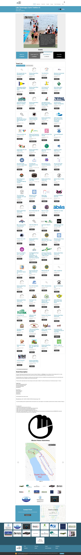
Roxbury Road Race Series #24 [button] (33, 74)
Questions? (28, 515)
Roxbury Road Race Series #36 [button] (46, 346)
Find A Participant (57, 4)
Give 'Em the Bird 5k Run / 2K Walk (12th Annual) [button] (34, 346)
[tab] (20, 65)
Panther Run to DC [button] (21, 239)
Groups (51, 4)
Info (34, 4)
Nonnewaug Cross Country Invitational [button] (46, 164)
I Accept (62, 553)
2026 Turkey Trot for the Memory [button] (46, 330)
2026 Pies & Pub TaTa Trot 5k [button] (47, 135)
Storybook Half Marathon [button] (20, 330)
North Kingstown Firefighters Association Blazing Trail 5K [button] (21, 180)
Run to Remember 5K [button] (34, 210)
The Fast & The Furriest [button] (32, 300)
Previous (18, 462)
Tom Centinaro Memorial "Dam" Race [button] (47, 239)
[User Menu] (64, 2)
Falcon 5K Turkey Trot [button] (21, 346)
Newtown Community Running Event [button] (59, 74)
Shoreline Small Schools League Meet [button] (22, 164)
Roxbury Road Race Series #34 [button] (21, 300)
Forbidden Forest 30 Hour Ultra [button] (34, 179)
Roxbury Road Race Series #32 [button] (58, 253)
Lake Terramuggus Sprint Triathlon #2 (28, 7)
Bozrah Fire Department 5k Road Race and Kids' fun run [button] (21, 119)
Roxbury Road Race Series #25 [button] (33, 88)
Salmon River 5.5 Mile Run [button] (59, 179)
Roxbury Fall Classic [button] (46, 315)
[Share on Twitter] (60, 9)
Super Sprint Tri (34, 54)
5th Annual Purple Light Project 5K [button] (58, 164)
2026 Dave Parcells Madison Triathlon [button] (21, 103)
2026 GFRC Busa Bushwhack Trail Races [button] (58, 301)
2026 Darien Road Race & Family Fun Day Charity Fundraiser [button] (58, 119)
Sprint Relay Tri (46, 54)
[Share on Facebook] (59, 9)
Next (63, 462)
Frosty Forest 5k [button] (20, 360)
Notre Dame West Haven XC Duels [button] (58, 88)
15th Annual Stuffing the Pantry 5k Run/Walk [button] (34, 330)
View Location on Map (52, 515)
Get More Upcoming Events (22, 369)
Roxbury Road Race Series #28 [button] (33, 150)
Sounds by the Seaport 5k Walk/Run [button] (59, 103)
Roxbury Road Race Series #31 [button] (33, 239)
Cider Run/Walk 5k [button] (33, 224)
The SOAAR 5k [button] (45, 73)
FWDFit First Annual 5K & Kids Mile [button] (58, 225)
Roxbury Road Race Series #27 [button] (46, 118)
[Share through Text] (64, 9)
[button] (19, 79)
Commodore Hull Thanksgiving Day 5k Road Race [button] (59, 330)
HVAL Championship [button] (46, 286)
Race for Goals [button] (45, 210)
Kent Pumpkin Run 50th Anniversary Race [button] (33, 272)
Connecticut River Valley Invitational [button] (33, 118)
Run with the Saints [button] (33, 286)
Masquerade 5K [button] (45, 270)
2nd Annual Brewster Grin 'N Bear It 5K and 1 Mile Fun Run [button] (46, 254)
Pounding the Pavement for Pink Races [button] (33, 165)
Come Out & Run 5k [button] (21, 134)
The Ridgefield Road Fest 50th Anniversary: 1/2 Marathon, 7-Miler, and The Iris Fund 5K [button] (34, 255)
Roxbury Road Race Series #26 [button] (33, 103)
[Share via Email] (62, 9)
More (63, 4)
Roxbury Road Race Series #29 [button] (46, 179)
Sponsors (38, 4)
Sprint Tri (22, 54)
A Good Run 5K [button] (20, 315)
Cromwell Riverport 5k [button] (58, 135)
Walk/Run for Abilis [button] (58, 210)
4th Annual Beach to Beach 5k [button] (46, 150)
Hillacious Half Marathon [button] (32, 316)
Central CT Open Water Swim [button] (58, 150)
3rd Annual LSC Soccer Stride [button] (45, 88)
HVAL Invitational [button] (58, 270)
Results (47, 4)
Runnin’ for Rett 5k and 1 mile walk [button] (21, 253)
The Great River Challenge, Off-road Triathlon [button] (21, 197)
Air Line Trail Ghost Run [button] (58, 286)
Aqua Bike (59, 54)
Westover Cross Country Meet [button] (33, 196)
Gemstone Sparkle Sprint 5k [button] (58, 196)
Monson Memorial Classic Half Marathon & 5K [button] (46, 301)
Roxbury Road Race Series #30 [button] (21, 211)
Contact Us (57, 546)
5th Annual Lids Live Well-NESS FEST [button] (21, 74)
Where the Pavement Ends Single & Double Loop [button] (34, 135)
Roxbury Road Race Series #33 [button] (21, 286)
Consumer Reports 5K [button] (46, 225)
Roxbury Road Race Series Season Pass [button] (33, 361)
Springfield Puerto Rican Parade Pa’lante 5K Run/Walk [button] (47, 104)
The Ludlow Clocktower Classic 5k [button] (21, 272)
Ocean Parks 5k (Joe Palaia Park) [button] (21, 150)
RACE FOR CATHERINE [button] (44, 196)
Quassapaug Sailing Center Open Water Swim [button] (21, 88)
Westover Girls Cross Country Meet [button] (59, 239)
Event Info (43, 4)
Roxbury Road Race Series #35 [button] (58, 316)
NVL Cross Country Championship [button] (21, 225)
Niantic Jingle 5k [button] (58, 345)
